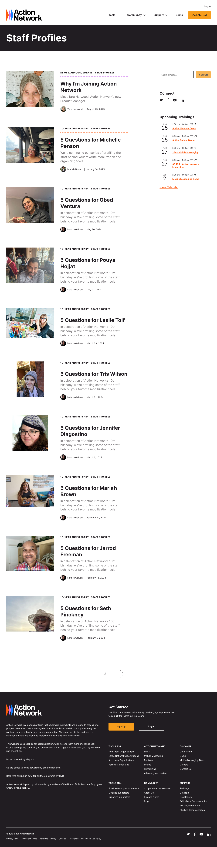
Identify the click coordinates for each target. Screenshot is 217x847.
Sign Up (121, 726)
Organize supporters (119, 797)
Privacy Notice (13, 838)
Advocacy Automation (155, 773)
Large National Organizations (123, 755)
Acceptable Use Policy (91, 838)
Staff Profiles (105, 72)
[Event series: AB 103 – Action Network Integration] (195, 160)
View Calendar (169, 187)
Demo (179, 15)
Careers (184, 764)
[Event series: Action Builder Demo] (195, 136)
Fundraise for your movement (123, 788)
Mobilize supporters (118, 792)
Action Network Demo (184, 128)
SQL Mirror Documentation (193, 801)
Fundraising (150, 769)
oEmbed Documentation (192, 809)
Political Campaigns (118, 764)
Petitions (148, 760)
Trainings (184, 788)
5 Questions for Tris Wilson (93, 374)
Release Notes (151, 797)
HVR (61, 775)
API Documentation (190, 805)
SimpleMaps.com (52, 767)
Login (207, 6)
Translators (73, 838)
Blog (146, 801)
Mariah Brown (74, 169)
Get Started (199, 15)
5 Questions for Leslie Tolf (92, 320)
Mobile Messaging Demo (185, 179)
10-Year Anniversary (74, 128)
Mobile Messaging (153, 755)
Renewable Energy (48, 838)
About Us (149, 792)
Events (147, 764)
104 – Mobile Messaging (185, 152)
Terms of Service (29, 838)
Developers (186, 797)
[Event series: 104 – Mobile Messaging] (195, 148)
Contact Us (185, 769)
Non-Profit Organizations (121, 751)
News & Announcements (76, 72)
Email (146, 751)
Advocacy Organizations (121, 760)
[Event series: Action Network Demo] (195, 124)
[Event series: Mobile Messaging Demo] (195, 175)
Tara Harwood (75, 109)
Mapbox (30, 759)
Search (203, 74)
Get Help (184, 792)
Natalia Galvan (75, 229)
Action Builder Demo (183, 140)
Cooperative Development (157, 788)
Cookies (62, 838)
